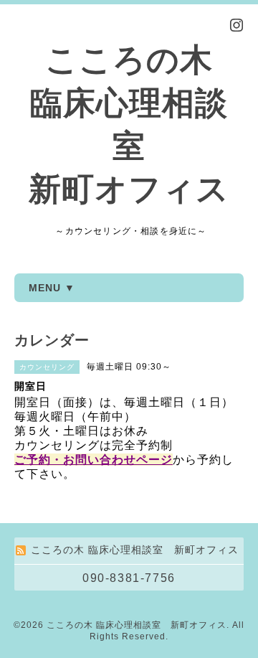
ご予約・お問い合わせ (75, 459)
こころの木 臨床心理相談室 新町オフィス (136, 625)
